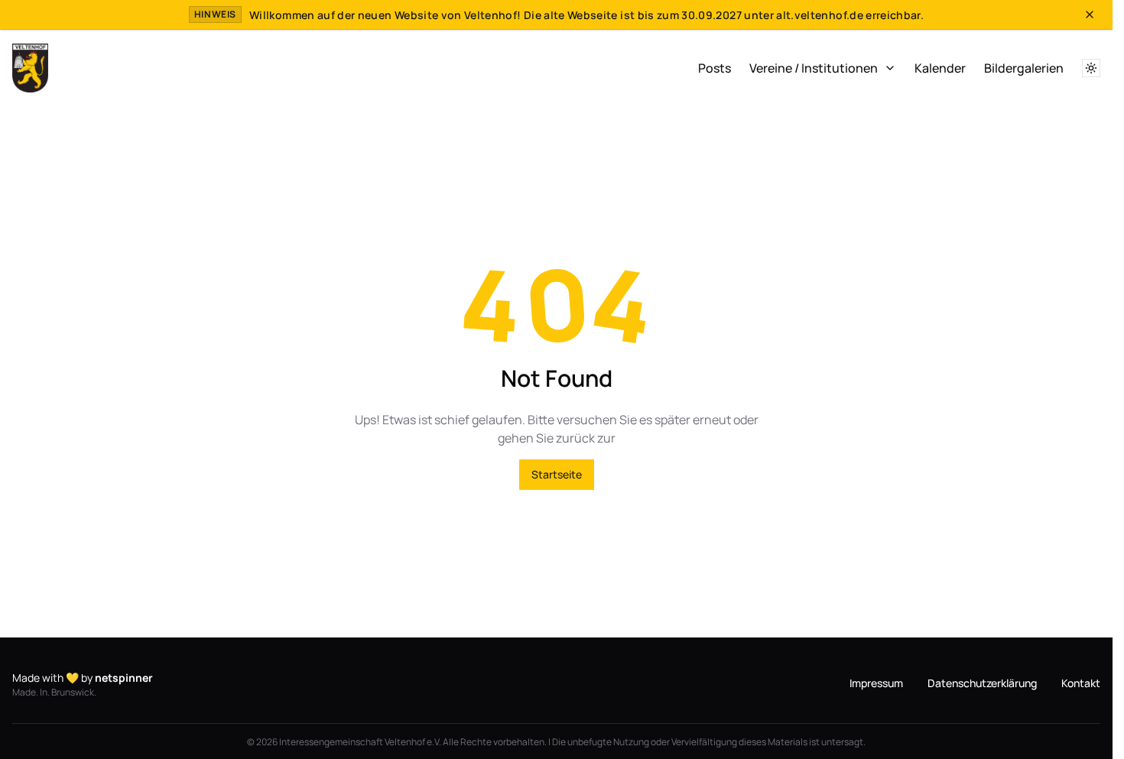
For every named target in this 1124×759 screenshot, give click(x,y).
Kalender (940, 68)
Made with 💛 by (82, 677)
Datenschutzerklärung (982, 683)
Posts (714, 68)
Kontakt (1080, 683)
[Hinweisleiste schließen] (1089, 14)
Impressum (876, 683)
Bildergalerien (1024, 68)
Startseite (556, 474)
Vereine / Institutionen (813, 68)
